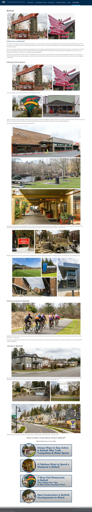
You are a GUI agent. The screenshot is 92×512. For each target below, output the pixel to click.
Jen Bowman (28, 119)
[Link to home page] (3, 2)
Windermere (20, 508)
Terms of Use (81, 508)
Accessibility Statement (77, 510)
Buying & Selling (62, 3)
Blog (70, 3)
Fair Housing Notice (87, 510)
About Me (30, 3)
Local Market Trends (41, 2)
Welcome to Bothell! (16, 41)
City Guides (76, 3)
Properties (52, 3)
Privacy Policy (88, 508)
